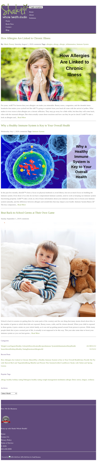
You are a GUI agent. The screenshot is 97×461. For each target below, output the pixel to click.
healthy (9, 380)
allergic (62, 44)
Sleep (69, 346)
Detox (74, 380)
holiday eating (17, 380)
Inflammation (62, 346)
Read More (22, 117)
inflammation (71, 44)
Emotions (30, 349)
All (42, 349)
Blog (7, 30)
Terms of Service (7, 443)
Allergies (37, 349)
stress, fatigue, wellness (85, 380)
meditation (62, 380)
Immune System (83, 44)
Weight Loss (5, 346)
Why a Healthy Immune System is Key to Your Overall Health (35, 125)
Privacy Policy (6, 440)
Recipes (42, 346)
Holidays (13, 349)
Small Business (36, 457)
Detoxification (34, 346)
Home (3, 434)
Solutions (32, 18)
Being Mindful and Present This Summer (41, 363)
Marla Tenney (9, 44)
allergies (49, 44)
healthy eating (36, 380)
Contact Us (5, 437)
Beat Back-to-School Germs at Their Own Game (27, 212)
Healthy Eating (21, 349)
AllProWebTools (25, 457)
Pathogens (27, 380)
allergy (56, 44)
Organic (13, 346)
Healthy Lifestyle (22, 346)
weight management (49, 380)
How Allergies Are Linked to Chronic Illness (25, 38)
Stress (7, 349)
